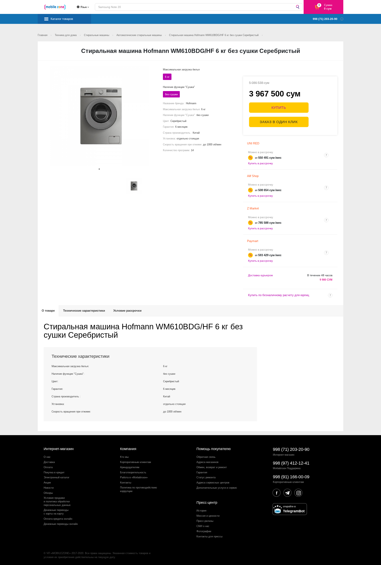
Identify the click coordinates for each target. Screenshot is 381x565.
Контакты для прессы (209, 536)
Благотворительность (133, 472)
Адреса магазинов (207, 462)
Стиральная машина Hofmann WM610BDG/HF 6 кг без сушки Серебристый (214, 35)
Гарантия (201, 472)
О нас (47, 456)
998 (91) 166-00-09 (291, 476)
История (201, 510)
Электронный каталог (56, 477)
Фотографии (203, 531)
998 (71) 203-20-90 (291, 449)
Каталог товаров (62, 18)
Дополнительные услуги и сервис (216, 487)
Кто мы (124, 456)
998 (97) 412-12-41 (291, 463)
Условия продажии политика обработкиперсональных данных (57, 501)
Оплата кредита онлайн (58, 518)
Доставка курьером (260, 275)
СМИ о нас (202, 526)
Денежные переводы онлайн (61, 523)
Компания (128, 449)
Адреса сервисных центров (212, 482)
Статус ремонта (206, 477)
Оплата (48, 467)
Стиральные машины (97, 35)
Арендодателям (129, 467)
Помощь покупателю (213, 449)
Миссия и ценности (207, 515)
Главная (43, 35)
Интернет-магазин (59, 449)
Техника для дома (66, 35)
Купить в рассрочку (260, 163)
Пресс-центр (206, 503)
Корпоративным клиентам (135, 462)
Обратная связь (206, 456)
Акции (47, 482)
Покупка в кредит (54, 472)
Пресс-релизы (204, 520)
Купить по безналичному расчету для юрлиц (278, 295)
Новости (49, 487)
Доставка (49, 462)
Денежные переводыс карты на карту (56, 512)
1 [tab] (99, 169)
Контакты (125, 482)
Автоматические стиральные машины (139, 35)
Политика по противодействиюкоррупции (138, 489)
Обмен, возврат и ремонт (211, 467)
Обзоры (48, 492)
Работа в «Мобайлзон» (134, 477)
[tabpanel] (99, 116)
